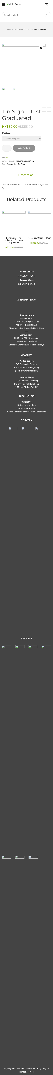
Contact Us (26, 402)
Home (9, 29)
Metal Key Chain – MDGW (39, 238)
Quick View (8, 233)
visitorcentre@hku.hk (26, 300)
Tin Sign (21, 164)
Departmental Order (26, 408)
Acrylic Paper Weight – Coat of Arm (44, 110)
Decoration (18, 29)
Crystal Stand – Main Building (49, 110)
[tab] (26, 175)
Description (25, 175)
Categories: (7, 161)
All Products (18, 161)
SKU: (4, 158)
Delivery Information (27, 405)
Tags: (4, 164)
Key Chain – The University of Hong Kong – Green (14, 240)
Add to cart (24, 148)
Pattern (6, 133)
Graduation (12, 164)
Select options (4, 233)
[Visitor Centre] (14, 4)
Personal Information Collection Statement (26, 412)
